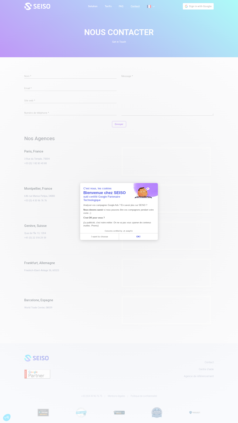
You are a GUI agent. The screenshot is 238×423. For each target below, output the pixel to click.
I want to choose (99, 236)
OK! (138, 236)
